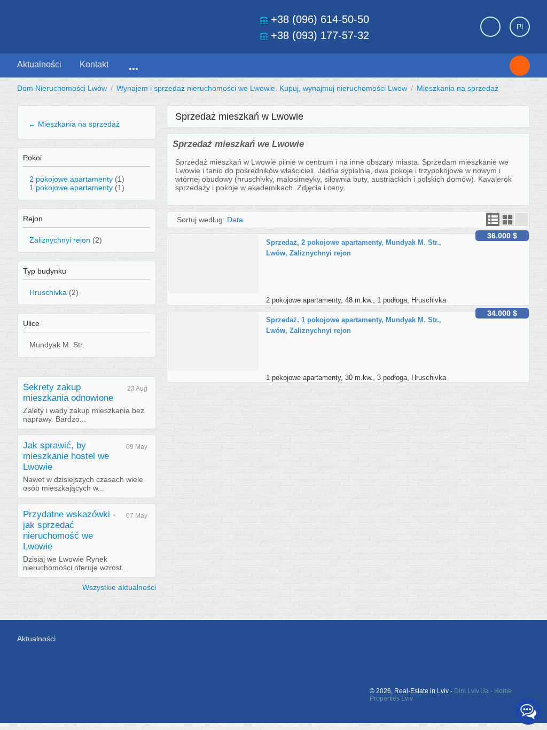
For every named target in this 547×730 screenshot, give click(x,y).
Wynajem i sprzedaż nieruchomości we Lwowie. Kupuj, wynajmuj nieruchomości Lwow (261, 88)
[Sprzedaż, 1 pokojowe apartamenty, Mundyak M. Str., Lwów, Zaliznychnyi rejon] (217, 316)
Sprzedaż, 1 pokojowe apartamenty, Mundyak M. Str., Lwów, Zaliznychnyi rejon (353, 325)
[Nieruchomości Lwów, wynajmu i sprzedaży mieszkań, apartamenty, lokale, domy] (92, 23)
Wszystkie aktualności (119, 587)
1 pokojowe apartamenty (71, 187)
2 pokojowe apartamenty (71, 179)
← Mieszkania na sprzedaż (74, 124)
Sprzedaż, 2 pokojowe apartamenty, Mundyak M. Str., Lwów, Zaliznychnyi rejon (353, 247)
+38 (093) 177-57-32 (320, 35)
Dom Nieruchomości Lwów (62, 88)
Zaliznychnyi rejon (59, 240)
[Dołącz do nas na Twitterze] (437, 644)
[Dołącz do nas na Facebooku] (413, 644)
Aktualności (39, 64)
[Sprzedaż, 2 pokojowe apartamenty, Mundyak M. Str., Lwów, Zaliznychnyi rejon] (217, 239)
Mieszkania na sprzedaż (457, 88)
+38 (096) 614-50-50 (320, 19)
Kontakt (94, 64)
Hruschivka (48, 292)
